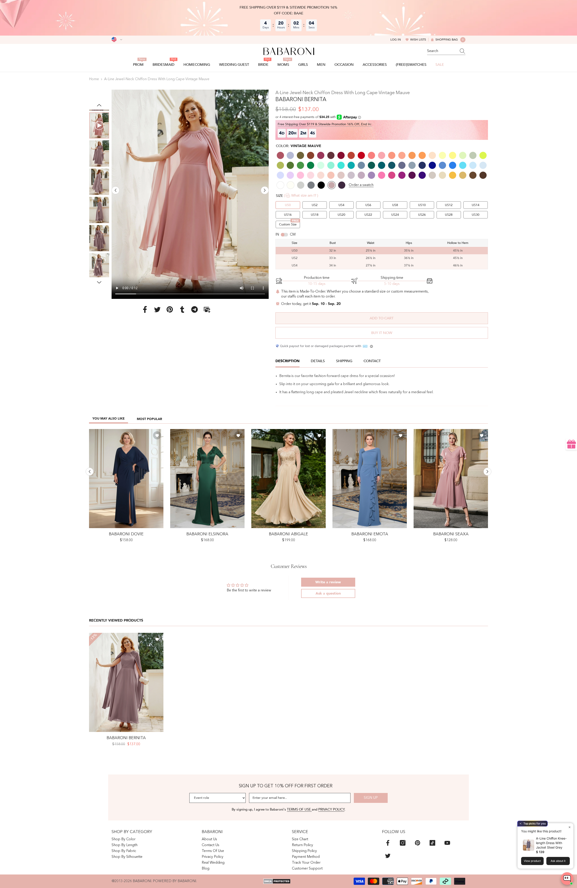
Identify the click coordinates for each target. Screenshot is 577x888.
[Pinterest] (169, 309)
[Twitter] (157, 309)
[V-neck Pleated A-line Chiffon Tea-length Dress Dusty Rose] (451, 478)
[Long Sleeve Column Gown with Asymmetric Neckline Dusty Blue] (369, 478)
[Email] (207, 309)
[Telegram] (194, 309)
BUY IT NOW (381, 332)
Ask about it (558, 861)
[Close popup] (569, 827)
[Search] (446, 51)
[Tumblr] (182, 309)
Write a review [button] (328, 582)
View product (532, 861)
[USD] (117, 39)
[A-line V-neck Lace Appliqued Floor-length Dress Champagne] (288, 478)
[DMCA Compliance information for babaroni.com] (277, 881)
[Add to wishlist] (260, 97)
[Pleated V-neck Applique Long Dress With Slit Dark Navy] (126, 478)
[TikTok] (432, 843)
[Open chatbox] (567, 878)
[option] (190, 194)
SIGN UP (371, 798)
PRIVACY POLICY (331, 809)
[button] (115, 190)
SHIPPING (344, 361)
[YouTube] (447, 843)
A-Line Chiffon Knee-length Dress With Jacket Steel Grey (551, 842)
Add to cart (382, 318)
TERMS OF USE (299, 809)
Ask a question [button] (328, 593)
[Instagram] (402, 843)
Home (94, 79)
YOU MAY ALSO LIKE (108, 418)
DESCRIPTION (287, 361)
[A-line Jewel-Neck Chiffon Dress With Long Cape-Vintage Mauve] (126, 682)
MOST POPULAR (149, 419)
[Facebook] (145, 309)
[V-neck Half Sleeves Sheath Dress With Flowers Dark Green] (207, 478)
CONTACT (372, 361)
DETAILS (318, 361)
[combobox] (442, 51)
